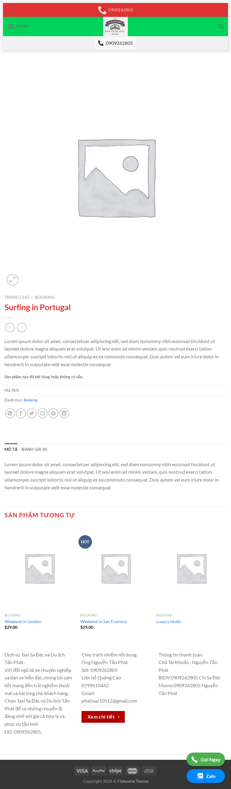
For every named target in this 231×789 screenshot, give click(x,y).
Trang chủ (17, 297)
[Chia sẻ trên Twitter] (32, 413)
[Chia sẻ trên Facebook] (21, 413)
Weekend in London (23, 621)
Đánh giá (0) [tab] (34, 449)
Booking (45, 297)
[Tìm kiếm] (221, 26)
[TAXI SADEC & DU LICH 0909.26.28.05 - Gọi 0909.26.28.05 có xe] (115, 26)
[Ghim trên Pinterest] (53, 413)
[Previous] (4, 583)
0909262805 (119, 43)
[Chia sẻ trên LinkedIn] (64, 413)
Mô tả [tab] (11, 449)
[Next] (226, 583)
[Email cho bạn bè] (43, 413)
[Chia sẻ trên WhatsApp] (10, 413)
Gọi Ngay (210, 759)
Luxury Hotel (168, 621)
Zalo (210, 776)
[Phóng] (12, 280)
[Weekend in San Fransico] (115, 568)
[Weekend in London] (40, 568)
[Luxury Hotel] (191, 568)
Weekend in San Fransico (103, 621)
